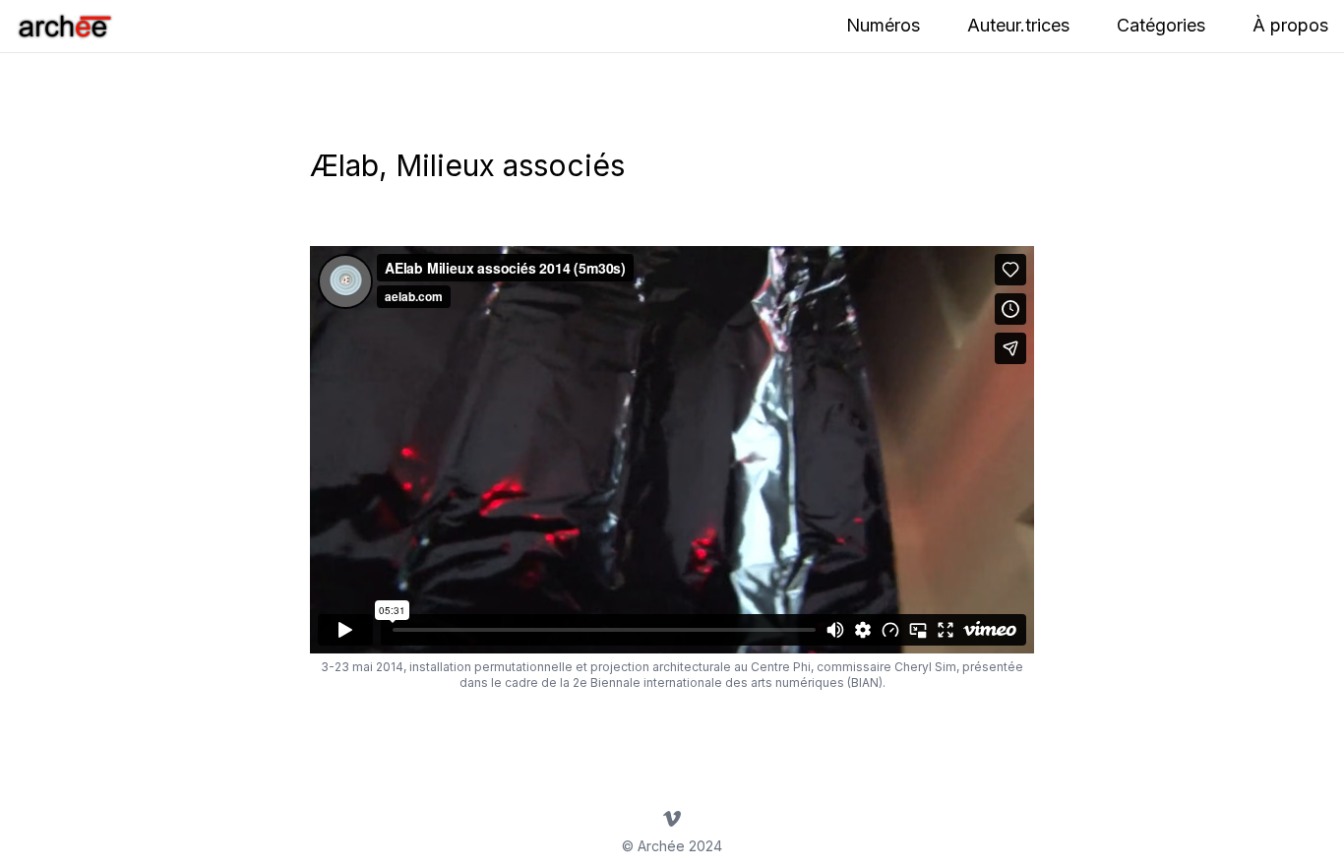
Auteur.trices (1018, 25)
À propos (1290, 25)
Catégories (1161, 25)
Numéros (883, 25)
